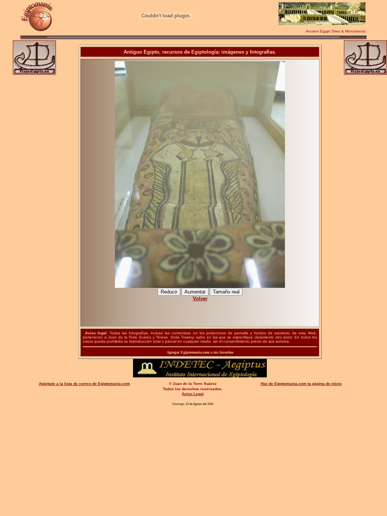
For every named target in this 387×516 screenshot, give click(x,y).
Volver (200, 298)
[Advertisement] (200, 309)
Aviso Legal (193, 394)
